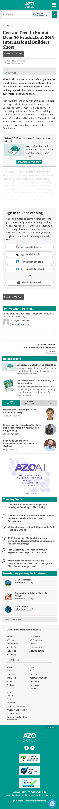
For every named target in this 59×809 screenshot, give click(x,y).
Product (10, 685)
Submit (51, 351)
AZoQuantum (36, 640)
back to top (49, 727)
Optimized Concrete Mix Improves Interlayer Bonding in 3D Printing (27, 506)
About (9, 692)
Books (9, 681)
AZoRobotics (12, 643)
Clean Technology (23, 579)
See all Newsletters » (13, 619)
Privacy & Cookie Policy (17, 710)
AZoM (9, 636)
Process (33, 670)
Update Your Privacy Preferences (31, 800)
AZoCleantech (13, 647)
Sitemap (33, 688)
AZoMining (11, 654)
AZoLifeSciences (37, 651)
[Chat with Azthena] (52, 803)
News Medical (36, 647)
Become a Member (38, 677)
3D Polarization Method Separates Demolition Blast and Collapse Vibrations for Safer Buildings (31, 541)
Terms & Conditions (16, 706)
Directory (11, 674)
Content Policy (13, 713)
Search (10, 695)
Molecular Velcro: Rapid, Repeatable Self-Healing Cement (31, 528)
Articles (10, 670)
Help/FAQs (34, 685)
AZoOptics (11, 651)
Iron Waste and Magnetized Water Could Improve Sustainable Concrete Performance (31, 518)
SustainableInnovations (30, 402)
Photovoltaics (21, 606)
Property (33, 667)
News (16, 25)
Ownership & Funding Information (17, 718)
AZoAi (32, 643)
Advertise (11, 702)
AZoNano (11, 640)
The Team (34, 674)
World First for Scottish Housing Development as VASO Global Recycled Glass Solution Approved (30, 563)
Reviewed (11, 72)
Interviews (11, 677)
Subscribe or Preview (23, 582)
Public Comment (48, 344)
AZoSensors (35, 636)
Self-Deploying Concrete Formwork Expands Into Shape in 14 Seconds (28, 551)
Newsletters (35, 681)
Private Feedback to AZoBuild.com (40, 347)
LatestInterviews (11, 402)
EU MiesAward (48, 402)
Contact (10, 699)
